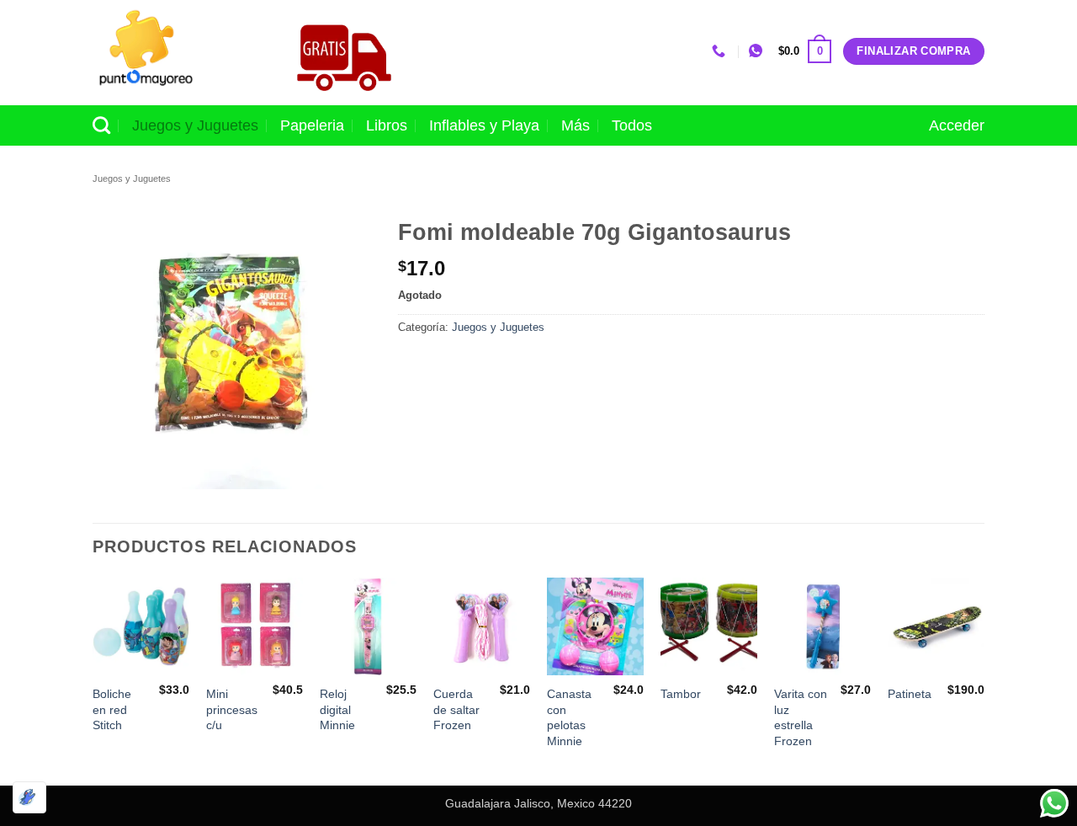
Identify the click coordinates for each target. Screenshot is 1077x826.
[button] (804, 51)
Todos (632, 125)
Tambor (681, 694)
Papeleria (312, 125)
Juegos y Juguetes (195, 125)
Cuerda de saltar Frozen (456, 709)
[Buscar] (101, 125)
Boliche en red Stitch (112, 709)
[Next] (983, 680)
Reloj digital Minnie (337, 709)
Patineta (909, 694)
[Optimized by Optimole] (29, 797)
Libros (386, 125)
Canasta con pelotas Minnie (569, 717)
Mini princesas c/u (231, 709)
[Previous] (93, 680)
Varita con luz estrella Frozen (800, 717)
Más (575, 125)
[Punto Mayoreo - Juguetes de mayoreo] (176, 52)
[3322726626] (720, 51)
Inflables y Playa (484, 125)
